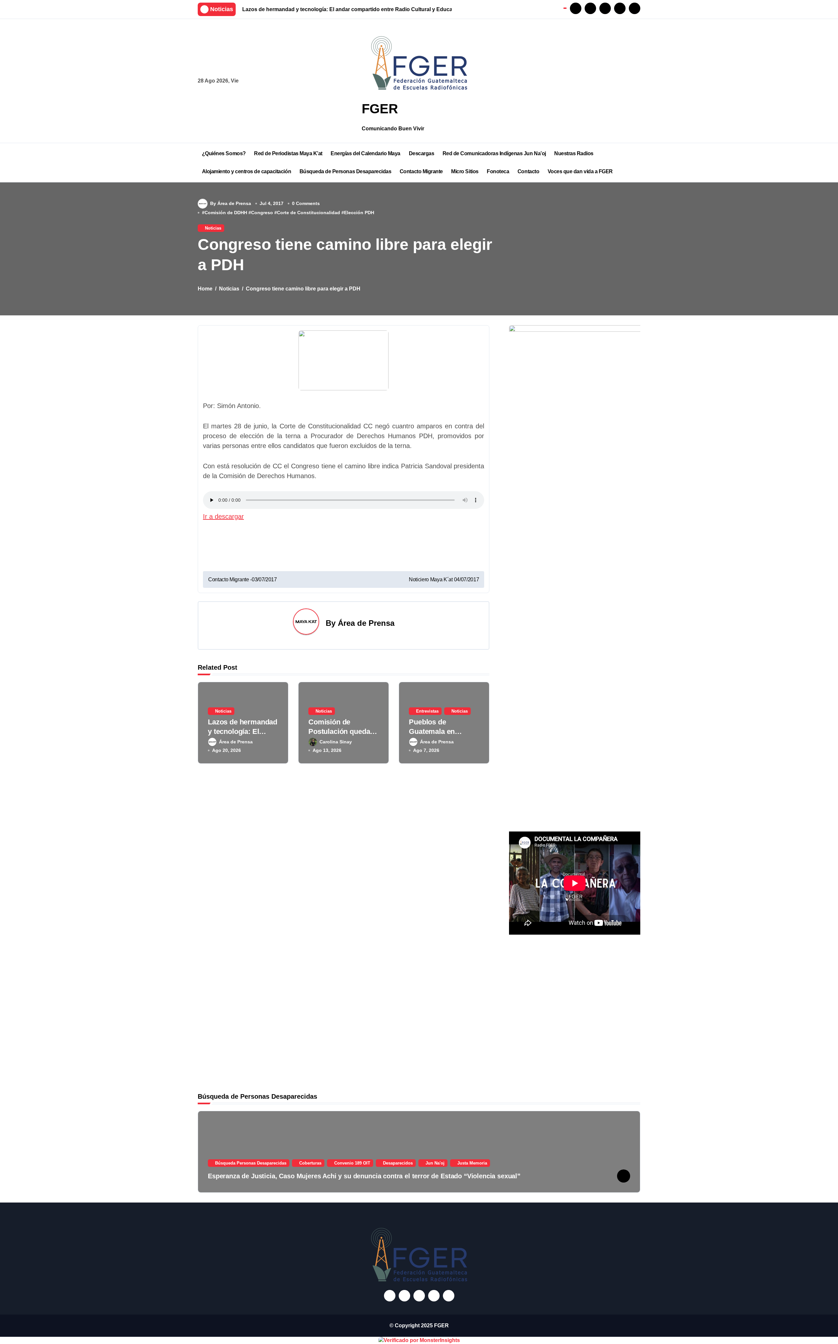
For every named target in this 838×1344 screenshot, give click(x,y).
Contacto (528, 171)
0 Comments (306, 203)
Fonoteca (498, 171)
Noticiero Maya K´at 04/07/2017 (444, 579)
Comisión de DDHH (226, 212)
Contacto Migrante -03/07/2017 (242, 579)
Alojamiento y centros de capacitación (246, 171)
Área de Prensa (366, 623)
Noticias (213, 228)
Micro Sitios (464, 171)
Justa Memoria (472, 1163)
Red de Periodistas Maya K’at (288, 153)
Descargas (421, 153)
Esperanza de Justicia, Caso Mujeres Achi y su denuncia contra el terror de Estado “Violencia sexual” (364, 1176)
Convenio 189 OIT (352, 1163)
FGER (380, 109)
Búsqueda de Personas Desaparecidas (346, 171)
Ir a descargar (223, 516)
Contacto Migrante (421, 171)
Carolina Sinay (335, 741)
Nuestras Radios (573, 153)
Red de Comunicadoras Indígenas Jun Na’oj (494, 153)
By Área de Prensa (230, 203)
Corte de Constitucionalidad (308, 212)
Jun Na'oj (435, 1163)
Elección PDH (359, 212)
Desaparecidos (398, 1163)
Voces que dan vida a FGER (580, 171)
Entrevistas (427, 711)
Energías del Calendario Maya (365, 153)
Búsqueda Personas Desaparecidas (250, 1163)
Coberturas (310, 1163)
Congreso (262, 212)
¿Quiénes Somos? (224, 153)
